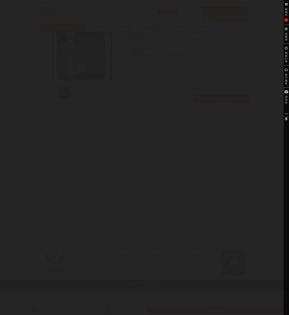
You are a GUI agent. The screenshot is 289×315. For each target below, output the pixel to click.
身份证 (286, 99)
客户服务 (286, 79)
